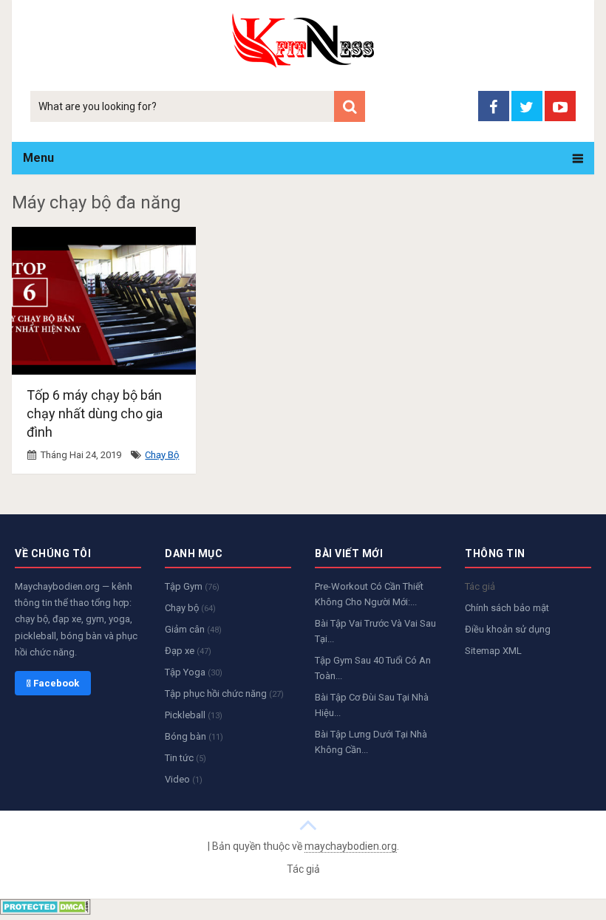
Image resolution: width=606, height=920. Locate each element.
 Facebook (53, 683)
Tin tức (185, 757)
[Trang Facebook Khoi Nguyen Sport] (493, 106)
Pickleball (193, 714)
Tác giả (480, 586)
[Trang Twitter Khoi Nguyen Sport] (526, 106)
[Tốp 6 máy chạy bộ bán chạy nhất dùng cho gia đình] (104, 301)
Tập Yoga (193, 672)
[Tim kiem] (349, 106)
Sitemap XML (493, 650)
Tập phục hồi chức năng (224, 693)
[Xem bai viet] (308, 824)
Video (183, 779)
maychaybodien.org (350, 846)
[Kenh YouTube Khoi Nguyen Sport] (560, 106)
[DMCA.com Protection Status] (45, 911)
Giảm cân (193, 629)
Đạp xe (188, 650)
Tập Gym (192, 586)
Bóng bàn (194, 736)
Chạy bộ (162, 454)
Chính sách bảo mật (507, 607)
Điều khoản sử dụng (508, 629)
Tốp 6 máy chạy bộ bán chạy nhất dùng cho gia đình (95, 413)
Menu (38, 158)
